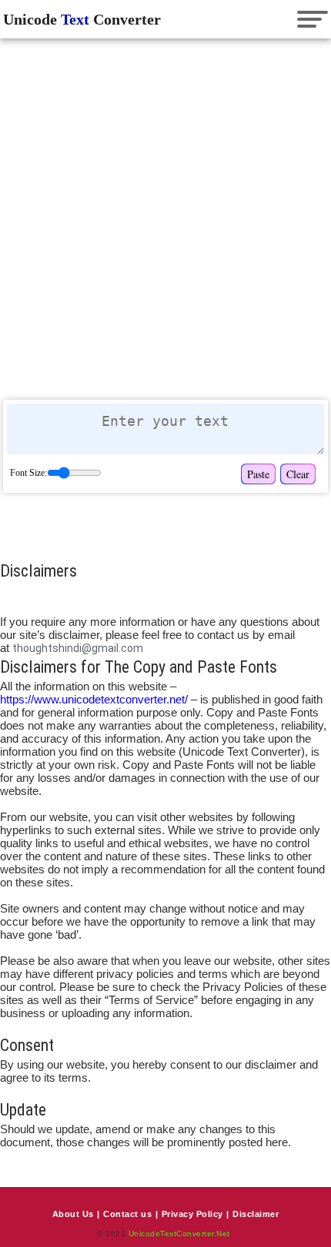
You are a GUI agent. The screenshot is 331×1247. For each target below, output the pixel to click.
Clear (297, 474)
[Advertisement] (165, 217)
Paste (258, 474)
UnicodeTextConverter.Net (179, 1233)
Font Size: (28, 472)
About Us (73, 1214)
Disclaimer (255, 1214)
